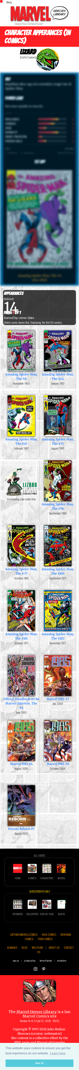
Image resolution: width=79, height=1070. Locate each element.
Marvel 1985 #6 (58, 764)
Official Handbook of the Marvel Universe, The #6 (21, 703)
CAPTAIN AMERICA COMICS (23, 934)
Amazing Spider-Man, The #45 (21, 442)
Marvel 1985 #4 (21, 764)
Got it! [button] (39, 1063)
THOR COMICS (45, 939)
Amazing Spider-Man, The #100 (58, 571)
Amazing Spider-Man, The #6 (21, 377)
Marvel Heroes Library (36, 1012)
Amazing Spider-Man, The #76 (58, 506)
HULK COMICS (49, 934)
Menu (9, 2)
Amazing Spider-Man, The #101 (21, 636)
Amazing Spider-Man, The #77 (21, 571)
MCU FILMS (37, 947)
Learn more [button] (58, 1053)
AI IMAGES (12, 947)
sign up (16, 960)
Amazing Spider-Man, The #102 (58, 636)
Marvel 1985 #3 (58, 699)
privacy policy (29, 960)
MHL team (22, 1042)
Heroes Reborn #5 (21, 829)
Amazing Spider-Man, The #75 (58, 442)
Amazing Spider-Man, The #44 (58, 377)
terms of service (46, 960)
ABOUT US (54, 947)
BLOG (24, 947)
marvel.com (61, 960)
